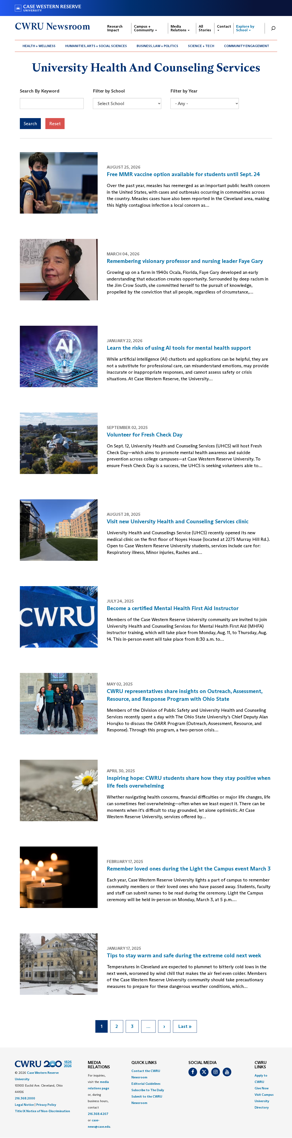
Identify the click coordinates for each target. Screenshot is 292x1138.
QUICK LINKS (144, 1063)
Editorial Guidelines (145, 1084)
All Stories (205, 28)
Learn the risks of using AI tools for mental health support (179, 347)
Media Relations (179, 28)
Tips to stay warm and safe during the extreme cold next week (184, 955)
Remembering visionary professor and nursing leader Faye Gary (185, 261)
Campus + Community (144, 28)
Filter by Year (184, 91)
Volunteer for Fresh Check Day (144, 434)
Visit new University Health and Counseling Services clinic (177, 521)
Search (30, 123)
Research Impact (115, 28)
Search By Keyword (39, 91)
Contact (224, 26)
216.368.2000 (25, 1098)
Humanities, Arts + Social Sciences (96, 46)
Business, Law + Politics (157, 46)
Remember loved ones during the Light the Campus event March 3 (189, 868)
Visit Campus (264, 1095)
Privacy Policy (46, 1105)
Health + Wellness (39, 46)
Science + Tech (201, 46)
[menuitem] (39, 46)
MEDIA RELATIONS (99, 1065)
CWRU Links (261, 1065)
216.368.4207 (98, 1114)
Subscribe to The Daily (147, 1090)
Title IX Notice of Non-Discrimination (42, 1111)
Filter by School (109, 91)
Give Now (262, 1088)
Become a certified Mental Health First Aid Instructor (173, 608)
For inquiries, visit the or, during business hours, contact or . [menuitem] (99, 1101)
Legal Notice (24, 1105)
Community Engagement (246, 46)
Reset (55, 123)
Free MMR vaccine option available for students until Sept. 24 (183, 174)
